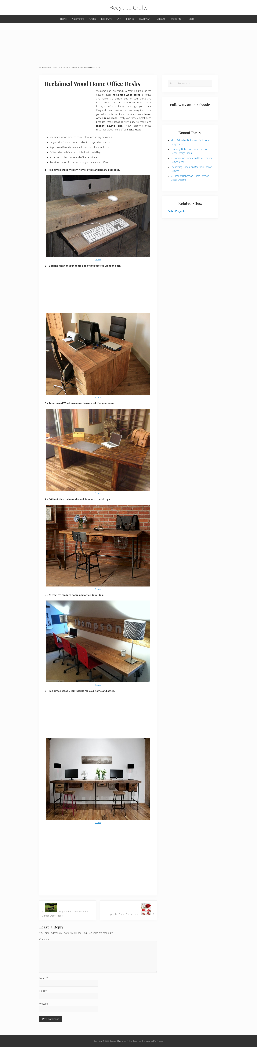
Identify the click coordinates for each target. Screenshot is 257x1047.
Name (43, 978)
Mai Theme (158, 1041)
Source (98, 259)
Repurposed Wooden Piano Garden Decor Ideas (65, 913)
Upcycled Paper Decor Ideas (131, 913)
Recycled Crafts (128, 7)
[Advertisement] (128, 43)
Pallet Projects (176, 211)
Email (43, 990)
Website (43, 1003)
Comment (44, 939)
